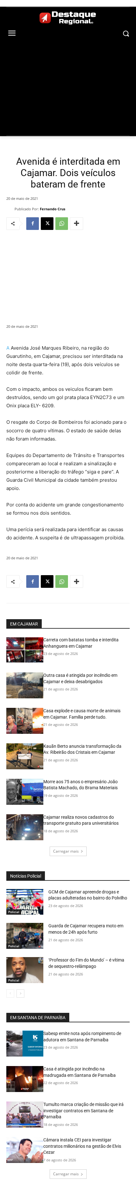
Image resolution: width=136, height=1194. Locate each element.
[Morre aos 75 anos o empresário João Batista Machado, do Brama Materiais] (24, 792)
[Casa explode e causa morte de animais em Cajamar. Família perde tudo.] (24, 721)
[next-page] (20, 993)
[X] (47, 223)
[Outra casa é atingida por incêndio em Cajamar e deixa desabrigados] (24, 685)
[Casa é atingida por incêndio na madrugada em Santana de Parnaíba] (24, 1079)
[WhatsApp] (61, 223)
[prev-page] (10, 993)
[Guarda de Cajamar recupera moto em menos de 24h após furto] (24, 936)
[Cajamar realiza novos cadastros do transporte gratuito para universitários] (24, 827)
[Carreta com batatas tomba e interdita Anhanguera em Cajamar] (24, 650)
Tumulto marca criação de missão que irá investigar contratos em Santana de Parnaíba (83, 1110)
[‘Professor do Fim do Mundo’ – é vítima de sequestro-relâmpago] (24, 970)
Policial (13, 912)
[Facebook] (32, 223)
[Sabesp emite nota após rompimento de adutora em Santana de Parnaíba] (24, 1044)
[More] (76, 223)
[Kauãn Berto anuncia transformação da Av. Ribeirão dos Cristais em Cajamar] (24, 756)
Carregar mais (66, 851)
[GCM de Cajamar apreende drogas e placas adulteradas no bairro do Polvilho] (24, 902)
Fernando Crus (52, 209)
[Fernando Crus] (10, 209)
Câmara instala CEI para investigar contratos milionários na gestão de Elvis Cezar (82, 1146)
